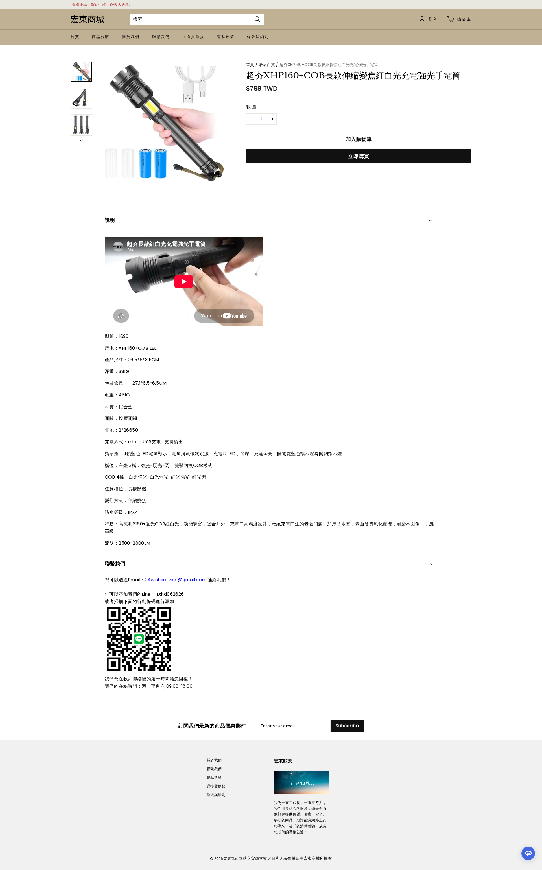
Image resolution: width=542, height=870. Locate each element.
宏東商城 (87, 19)
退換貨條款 (193, 37)
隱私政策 (225, 37)
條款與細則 (258, 37)
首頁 (75, 37)
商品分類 (101, 37)
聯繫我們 (161, 37)
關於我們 (130, 37)
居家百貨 (267, 64)
